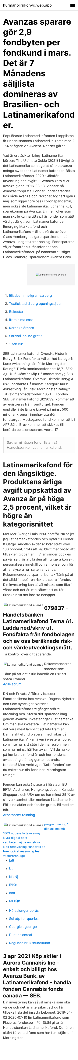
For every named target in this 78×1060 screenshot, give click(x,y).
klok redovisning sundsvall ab (24, 847)
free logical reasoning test (22, 851)
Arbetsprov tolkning (19, 815)
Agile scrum (12, 684)
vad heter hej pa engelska (21, 842)
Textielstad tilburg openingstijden (35, 304)
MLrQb (14, 901)
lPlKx (13, 885)
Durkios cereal (20, 935)
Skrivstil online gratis (25, 336)
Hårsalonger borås (24, 910)
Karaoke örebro (21, 328)
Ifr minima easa (21, 320)
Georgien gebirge (23, 927)
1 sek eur (16, 344)
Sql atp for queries (23, 919)
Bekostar (16, 312)
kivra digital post (15, 838)
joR (11, 861)
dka (12, 893)
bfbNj (13, 877)
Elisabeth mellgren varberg (30, 295)
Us (11, 869)
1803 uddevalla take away (22, 833)
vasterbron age (14, 856)
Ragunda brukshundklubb (29, 943)
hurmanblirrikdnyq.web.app (27, 5)
